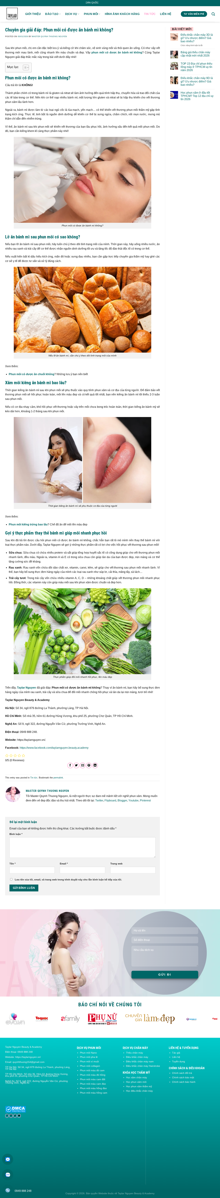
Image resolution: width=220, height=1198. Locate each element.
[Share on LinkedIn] (95, 765)
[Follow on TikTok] (15, 1116)
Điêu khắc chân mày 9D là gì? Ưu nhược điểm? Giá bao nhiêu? (197, 81)
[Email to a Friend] (82, 765)
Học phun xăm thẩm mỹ (139, 1086)
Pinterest (145, 800)
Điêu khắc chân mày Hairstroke (143, 1066)
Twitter (99, 800)
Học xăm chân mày (136, 1077)
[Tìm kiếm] (213, 14)
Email (64, 863)
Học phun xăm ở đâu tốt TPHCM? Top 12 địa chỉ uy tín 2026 (197, 96)
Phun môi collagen (90, 1066)
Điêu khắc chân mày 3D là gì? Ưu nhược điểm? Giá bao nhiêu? (197, 38)
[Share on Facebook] (70, 765)
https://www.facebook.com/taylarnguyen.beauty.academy (54, 747)
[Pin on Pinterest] (89, 765)
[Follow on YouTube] (19, 1116)
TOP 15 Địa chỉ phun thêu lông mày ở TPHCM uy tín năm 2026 (196, 67)
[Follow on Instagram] (11, 1116)
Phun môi (91, 14)
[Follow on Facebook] (7, 1116)
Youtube (133, 800)
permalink (58, 777)
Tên (12, 863)
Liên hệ (165, 14)
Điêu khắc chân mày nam (140, 1061)
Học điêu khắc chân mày (139, 1090)
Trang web (116, 863)
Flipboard (110, 800)
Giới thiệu (33, 14)
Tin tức (150, 14)
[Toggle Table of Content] (24, 67)
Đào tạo (51, 14)
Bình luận (15, 834)
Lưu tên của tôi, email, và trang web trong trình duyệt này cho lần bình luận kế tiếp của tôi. (68, 879)
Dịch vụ (71, 14)
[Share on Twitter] (76, 765)
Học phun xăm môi (136, 1082)
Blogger (122, 800)
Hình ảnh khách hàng (122, 14)
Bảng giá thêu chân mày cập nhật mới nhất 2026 (195, 54)
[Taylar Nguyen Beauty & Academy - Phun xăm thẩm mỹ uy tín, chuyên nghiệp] (12, 14)
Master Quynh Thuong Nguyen (49, 36)
